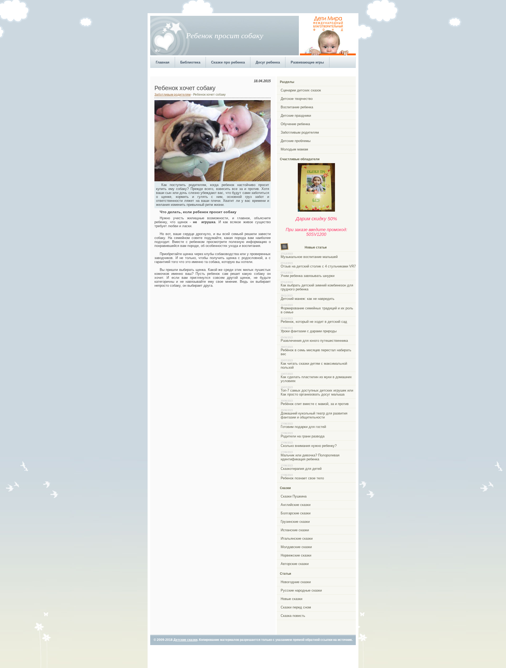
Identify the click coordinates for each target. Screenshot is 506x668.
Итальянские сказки (297, 538)
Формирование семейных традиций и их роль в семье (317, 310)
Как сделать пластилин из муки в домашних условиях (316, 379)
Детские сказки (185, 640)
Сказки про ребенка (228, 62)
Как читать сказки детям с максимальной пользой (314, 365)
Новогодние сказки (296, 582)
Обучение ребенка (295, 124)
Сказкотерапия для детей (301, 469)
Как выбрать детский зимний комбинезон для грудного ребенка (317, 287)
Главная (162, 62)
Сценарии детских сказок (301, 90)
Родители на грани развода (302, 436)
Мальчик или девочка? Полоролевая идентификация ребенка (310, 457)
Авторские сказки (295, 564)
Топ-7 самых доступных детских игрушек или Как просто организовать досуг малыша (317, 392)
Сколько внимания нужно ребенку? (309, 446)
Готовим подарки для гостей (303, 427)
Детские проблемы (295, 141)
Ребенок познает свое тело (302, 478)
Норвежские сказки (296, 555)
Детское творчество (297, 99)
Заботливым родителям (172, 94)
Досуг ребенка (268, 62)
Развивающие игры (307, 62)
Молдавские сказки (296, 547)
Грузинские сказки (295, 522)
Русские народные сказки (301, 590)
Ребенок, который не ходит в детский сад (314, 322)
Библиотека (190, 62)
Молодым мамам (294, 149)
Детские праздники (296, 116)
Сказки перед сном (296, 607)
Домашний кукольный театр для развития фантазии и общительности (314, 415)
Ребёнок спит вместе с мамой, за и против (315, 404)
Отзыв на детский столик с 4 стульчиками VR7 (318, 266)
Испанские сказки (295, 530)
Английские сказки (295, 505)
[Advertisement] (246, 72)
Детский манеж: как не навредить (307, 299)
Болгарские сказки (295, 513)
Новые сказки (291, 599)
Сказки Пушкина (293, 496)
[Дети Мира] (328, 54)
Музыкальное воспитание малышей (309, 257)
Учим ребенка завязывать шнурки (307, 276)
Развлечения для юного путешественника (314, 341)
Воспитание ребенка (297, 107)
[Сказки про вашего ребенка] (316, 210)
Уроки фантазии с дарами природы (309, 331)
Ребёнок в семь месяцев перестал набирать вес (316, 352)
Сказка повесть (293, 616)
